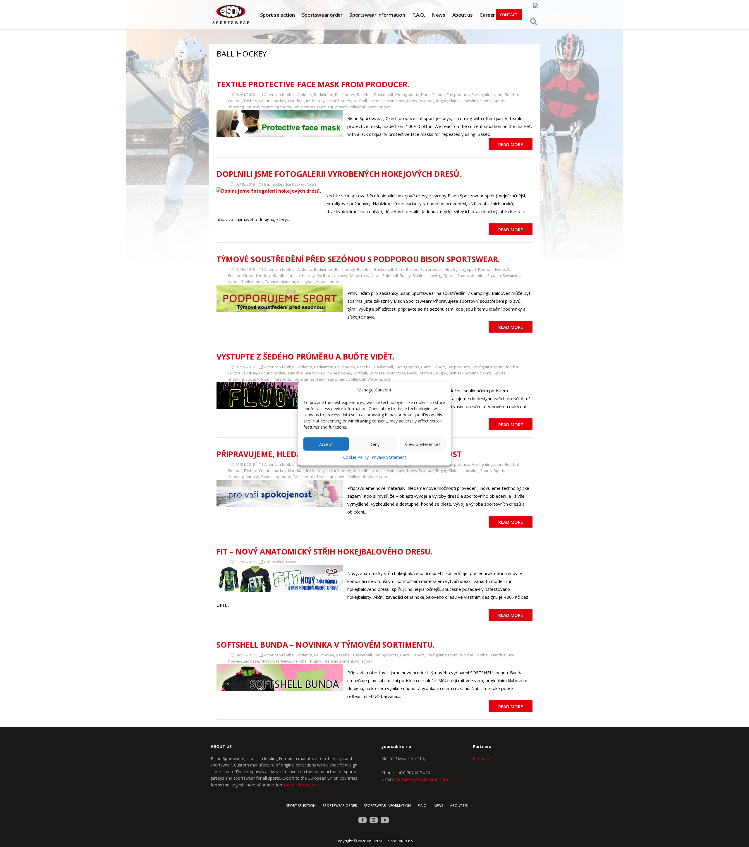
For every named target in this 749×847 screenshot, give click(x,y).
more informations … (304, 785)
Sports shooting (471, 275)
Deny (374, 444)
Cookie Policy (356, 457)
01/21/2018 (245, 464)
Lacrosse (377, 100)
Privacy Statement (389, 457)
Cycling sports (407, 94)
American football (280, 94)
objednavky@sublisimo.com (421, 779)
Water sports (379, 106)
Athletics (304, 94)
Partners (481, 758)
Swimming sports (276, 106)
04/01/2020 (245, 94)
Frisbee (250, 100)
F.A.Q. (418, 14)
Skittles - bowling (463, 100)
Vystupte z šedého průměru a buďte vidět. (306, 356)
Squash (252, 106)
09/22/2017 (245, 655)
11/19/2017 (245, 561)
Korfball (360, 100)
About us (462, 14)
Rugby (441, 100)
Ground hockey (272, 100)
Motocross (395, 100)
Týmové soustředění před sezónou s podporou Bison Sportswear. (358, 259)
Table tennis (304, 106)
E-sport (438, 94)
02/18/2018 (245, 184)
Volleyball (357, 106)
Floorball (512, 94)
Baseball (364, 94)
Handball (296, 100)
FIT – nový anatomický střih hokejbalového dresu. (324, 551)
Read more (510, 144)
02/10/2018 (245, 269)
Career (487, 14)
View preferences (423, 444)
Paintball (426, 100)
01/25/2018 (245, 366)
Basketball (383, 94)
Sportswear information (377, 14)
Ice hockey (315, 100)
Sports (486, 100)
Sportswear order (322, 14)
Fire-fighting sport (487, 94)
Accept (326, 444)
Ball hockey (345, 94)
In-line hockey (339, 100)
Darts (426, 94)
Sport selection (277, 14)
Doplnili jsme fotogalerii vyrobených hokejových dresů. (339, 174)
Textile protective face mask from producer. (313, 84)
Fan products (458, 94)
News (438, 14)
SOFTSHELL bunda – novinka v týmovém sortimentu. (326, 644)
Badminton (323, 94)
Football (235, 100)
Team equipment (332, 106)
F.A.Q (422, 805)
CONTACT (509, 14)
